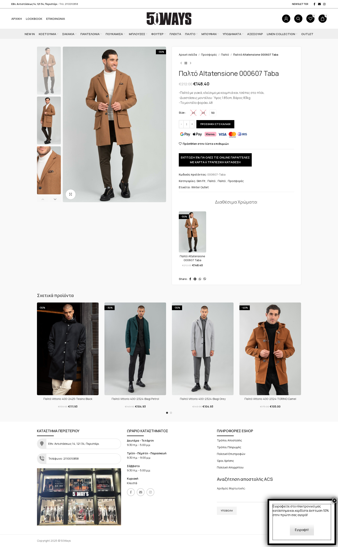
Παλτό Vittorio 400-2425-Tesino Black (67, 399)
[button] (43, 199)
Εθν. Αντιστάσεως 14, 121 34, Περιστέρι (34, 4)
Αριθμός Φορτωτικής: (231, 488)
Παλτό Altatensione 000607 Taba (192, 258)
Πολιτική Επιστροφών (231, 454)
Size (182, 112)
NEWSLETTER (300, 4)
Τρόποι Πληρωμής (229, 447)
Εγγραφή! (302, 530)
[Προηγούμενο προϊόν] (181, 63)
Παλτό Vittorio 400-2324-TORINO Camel (270, 399)
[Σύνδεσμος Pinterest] (195, 279)
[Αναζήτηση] (298, 19)
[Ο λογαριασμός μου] (286, 19)
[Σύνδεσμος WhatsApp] (200, 279)
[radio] (193, 112)
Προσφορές (209, 54)
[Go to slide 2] (171, 413)
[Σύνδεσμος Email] (319, 4)
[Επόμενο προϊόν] (190, 63)
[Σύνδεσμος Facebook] (314, 4)
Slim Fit (201, 181)
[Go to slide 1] (167, 413)
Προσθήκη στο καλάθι (215, 124)
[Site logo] (169, 18)
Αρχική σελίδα (188, 54)
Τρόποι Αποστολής (229, 440)
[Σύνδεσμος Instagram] (324, 4)
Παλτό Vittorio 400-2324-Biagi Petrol (135, 399)
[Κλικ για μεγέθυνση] (71, 194)
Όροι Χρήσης (225, 461)
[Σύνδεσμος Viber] (204, 279)
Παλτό (225, 54)
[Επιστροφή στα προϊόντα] (185, 63)
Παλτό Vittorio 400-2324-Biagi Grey (203, 399)
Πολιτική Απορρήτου (230, 467)
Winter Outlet (200, 187)
